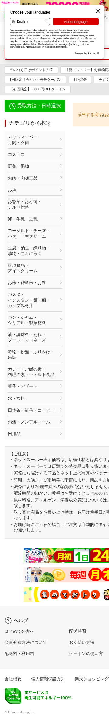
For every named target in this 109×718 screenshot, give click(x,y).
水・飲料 (16, 398)
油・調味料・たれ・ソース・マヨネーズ (27, 337)
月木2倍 (80, 79)
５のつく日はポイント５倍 (31, 70)
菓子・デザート (23, 386)
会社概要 (13, 678)
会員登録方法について (26, 642)
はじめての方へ (19, 631)
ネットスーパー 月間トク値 (31, 139)
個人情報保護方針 (48, 678)
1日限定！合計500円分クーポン (35, 79)
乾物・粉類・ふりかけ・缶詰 (31, 355)
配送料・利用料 (19, 653)
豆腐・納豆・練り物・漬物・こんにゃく (29, 250)
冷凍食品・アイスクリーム (23, 268)
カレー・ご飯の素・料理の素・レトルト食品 (31, 372)
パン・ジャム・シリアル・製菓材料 (27, 320)
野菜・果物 (18, 166)
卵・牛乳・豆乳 (23, 219)
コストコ (16, 154)
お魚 (12, 189)
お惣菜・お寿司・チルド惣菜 (25, 204)
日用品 (14, 433)
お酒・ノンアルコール (29, 421)
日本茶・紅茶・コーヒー (31, 410)
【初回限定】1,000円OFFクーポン (37, 89)
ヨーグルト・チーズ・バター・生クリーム (29, 233)
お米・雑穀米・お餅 (27, 282)
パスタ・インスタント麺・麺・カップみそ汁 (29, 300)
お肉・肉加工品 (23, 178)
